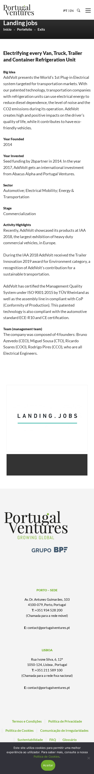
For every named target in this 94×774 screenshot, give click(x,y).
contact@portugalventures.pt (49, 628)
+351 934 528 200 (49, 610)
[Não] (88, 758)
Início (7, 29)
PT (65, 10)
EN (72, 10)
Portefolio (24, 29)
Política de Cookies (46, 756)
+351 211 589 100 (49, 670)
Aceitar (48, 765)
